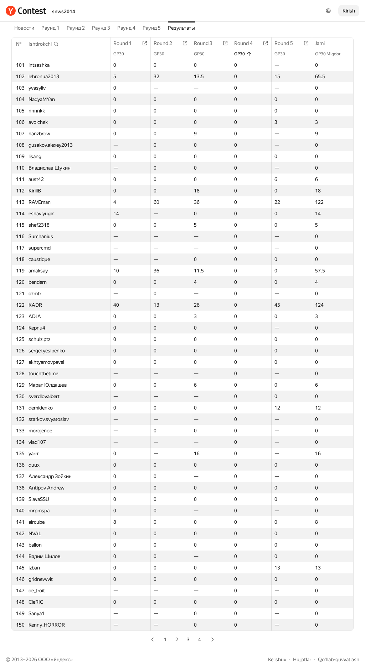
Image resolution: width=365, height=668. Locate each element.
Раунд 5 (152, 28)
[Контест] (26, 11)
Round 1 (122, 43)
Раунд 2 (76, 28)
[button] (44, 44)
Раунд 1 (50, 28)
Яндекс (61, 659)
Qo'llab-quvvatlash (338, 659)
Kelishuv (277, 659)
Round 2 (163, 43)
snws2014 (63, 11)
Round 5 (283, 43)
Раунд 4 (126, 28)
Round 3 (203, 43)
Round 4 (243, 43)
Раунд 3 (101, 28)
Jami (320, 43)
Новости (24, 28)
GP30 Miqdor (327, 53)
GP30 (118, 53)
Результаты (181, 28)
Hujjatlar (302, 659)
